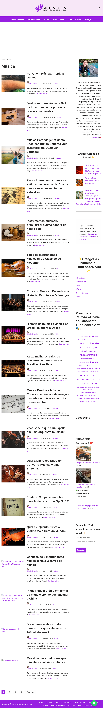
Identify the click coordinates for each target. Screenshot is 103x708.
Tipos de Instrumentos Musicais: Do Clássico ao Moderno (44, 258)
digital (86, 343)
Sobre (41, 703)
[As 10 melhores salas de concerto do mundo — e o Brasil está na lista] (13, 368)
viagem (94, 401)
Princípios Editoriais (75, 705)
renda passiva (88, 390)
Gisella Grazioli (32, 84)
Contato (49, 703)
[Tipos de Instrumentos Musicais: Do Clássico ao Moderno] (13, 268)
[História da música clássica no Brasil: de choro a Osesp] (13, 335)
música (84, 375)
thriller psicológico (86, 401)
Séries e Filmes (17, 20)
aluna (78, 336)
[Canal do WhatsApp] (94, 703)
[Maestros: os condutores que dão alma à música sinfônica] (13, 668)
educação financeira (88, 351)
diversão (94, 343)
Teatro (62, 20)
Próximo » (30, 692)
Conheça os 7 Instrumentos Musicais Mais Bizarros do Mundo (45, 560)
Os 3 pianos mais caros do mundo (88, 463)
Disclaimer (44, 705)
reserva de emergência (88, 392)
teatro (80, 398)
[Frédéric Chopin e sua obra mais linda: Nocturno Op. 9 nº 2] (13, 507)
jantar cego (94, 366)
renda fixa (96, 387)
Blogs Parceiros (90, 705)
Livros (54, 20)
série (98, 395)
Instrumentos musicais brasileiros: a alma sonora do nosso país (46, 224)
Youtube (93, 237)
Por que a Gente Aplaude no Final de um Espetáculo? (92, 180)
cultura (81, 343)
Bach (79, 339)
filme (94, 359)
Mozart (96, 371)
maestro (92, 371)
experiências (86, 359)
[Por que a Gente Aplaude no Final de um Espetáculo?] (79, 182)
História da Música (85, 366)
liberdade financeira (82, 368)
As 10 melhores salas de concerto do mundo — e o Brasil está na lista (44, 360)
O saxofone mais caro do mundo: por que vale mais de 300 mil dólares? (46, 628)
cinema (91, 340)
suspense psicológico (83, 395)
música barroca (93, 375)
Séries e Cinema (82, 293)
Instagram (92, 234)
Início (3, 60)
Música (46, 20)
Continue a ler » (43, 94)
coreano (96, 339)
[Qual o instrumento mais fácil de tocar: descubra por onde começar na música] (13, 116)
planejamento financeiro (85, 387)
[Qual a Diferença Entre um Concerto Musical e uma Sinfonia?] (13, 473)
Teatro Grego (86, 398)
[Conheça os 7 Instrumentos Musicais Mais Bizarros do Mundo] (13, 568)
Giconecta (5, 704)
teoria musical (95, 398)
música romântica (96, 380)
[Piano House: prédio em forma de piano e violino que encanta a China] (13, 602)
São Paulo (93, 395)
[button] (91, 19)
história (94, 362)
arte (82, 337)
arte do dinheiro (91, 336)
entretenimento (88, 354)
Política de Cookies (58, 705)
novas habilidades (81, 384)
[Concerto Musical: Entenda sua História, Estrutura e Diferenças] (13, 302)
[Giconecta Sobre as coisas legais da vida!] (51, 8)
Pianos (99, 384)
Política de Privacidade (63, 703)
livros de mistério (83, 371)
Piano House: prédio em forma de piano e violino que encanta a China (47, 594)
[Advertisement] (51, 37)
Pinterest (83, 239)
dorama (82, 348)
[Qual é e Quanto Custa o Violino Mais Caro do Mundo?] (13, 537)
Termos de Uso (79, 703)
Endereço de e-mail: (83, 538)
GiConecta (95, 137)
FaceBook (83, 237)
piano (94, 383)
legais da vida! (27, 704)
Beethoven (85, 340)
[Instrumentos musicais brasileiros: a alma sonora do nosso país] (13, 232)
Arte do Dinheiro (75, 20)
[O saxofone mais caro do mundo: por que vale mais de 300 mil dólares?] (13, 636)
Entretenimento (33, 20)
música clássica (83, 379)
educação (91, 347)
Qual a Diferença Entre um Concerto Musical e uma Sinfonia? (44, 464)
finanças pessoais (84, 363)
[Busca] (99, 8)
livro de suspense (94, 368)
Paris (88, 384)
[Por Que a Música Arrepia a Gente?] (13, 83)
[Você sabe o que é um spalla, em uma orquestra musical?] (13, 439)
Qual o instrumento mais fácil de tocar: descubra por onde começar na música (47, 107)
